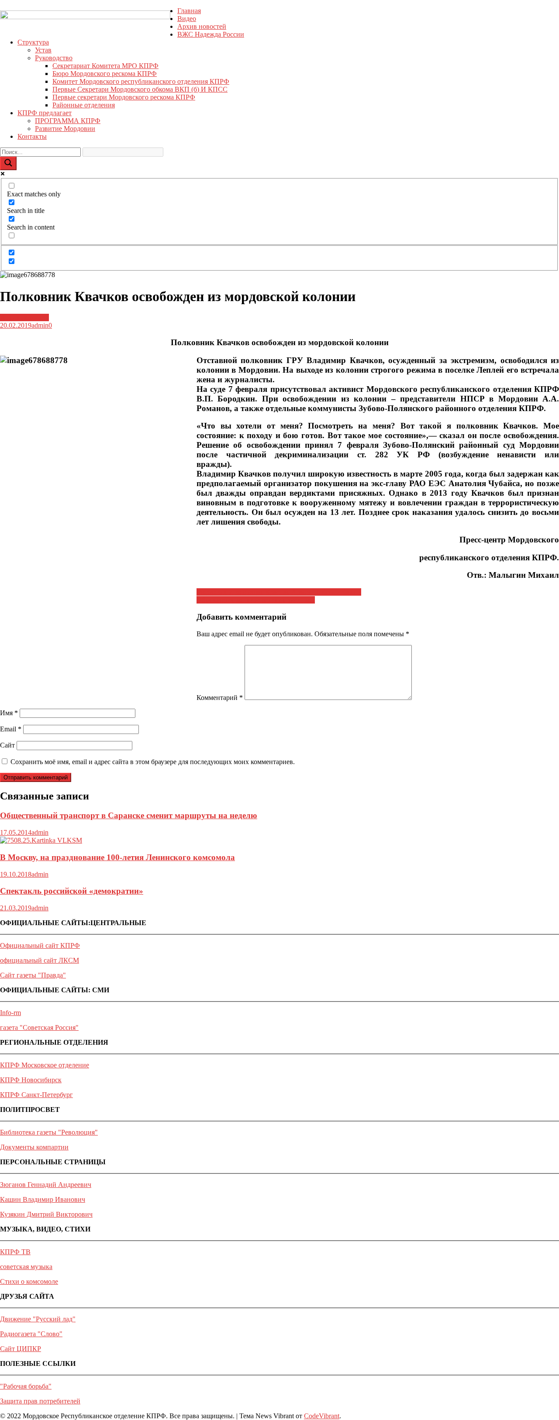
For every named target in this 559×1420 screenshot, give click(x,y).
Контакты (32, 136)
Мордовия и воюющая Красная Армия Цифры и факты (279, 592)
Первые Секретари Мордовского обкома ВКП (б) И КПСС (140, 89)
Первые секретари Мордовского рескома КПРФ (123, 97)
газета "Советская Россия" (39, 1027)
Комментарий (220, 697)
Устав (43, 50)
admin (39, 325)
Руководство (53, 58)
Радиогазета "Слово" (31, 1334)
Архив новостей (201, 26)
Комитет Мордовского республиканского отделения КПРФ (140, 81)
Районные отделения (83, 105)
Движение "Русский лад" (38, 1319)
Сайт (7, 745)
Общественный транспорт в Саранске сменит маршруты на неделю (128, 815)
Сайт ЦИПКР (20, 1348)
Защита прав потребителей (40, 1401)
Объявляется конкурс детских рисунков (256, 600)
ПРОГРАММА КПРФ (67, 120)
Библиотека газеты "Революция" (49, 1132)
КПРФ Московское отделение (44, 1065)
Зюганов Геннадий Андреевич (45, 1184)
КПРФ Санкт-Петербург (36, 1094)
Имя (9, 713)
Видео (186, 18)
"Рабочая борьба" (26, 1386)
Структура (33, 42)
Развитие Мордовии (65, 128)
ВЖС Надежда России (210, 34)
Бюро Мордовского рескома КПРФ (104, 73)
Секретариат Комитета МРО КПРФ (105, 65)
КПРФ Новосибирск (31, 1080)
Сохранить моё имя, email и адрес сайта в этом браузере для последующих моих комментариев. (152, 761)
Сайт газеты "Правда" (33, 975)
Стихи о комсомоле (29, 1281)
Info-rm (10, 1012)
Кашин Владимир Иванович (42, 1199)
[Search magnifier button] (8, 163)
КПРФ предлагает (44, 113)
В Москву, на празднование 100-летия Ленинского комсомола (117, 857)
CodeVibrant (321, 1416)
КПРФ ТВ (15, 1251)
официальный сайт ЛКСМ (39, 960)
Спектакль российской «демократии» (71, 890)
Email (10, 729)
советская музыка (26, 1266)
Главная (189, 10)
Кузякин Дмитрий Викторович (46, 1214)
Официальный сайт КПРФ (40, 945)
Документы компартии (34, 1147)
